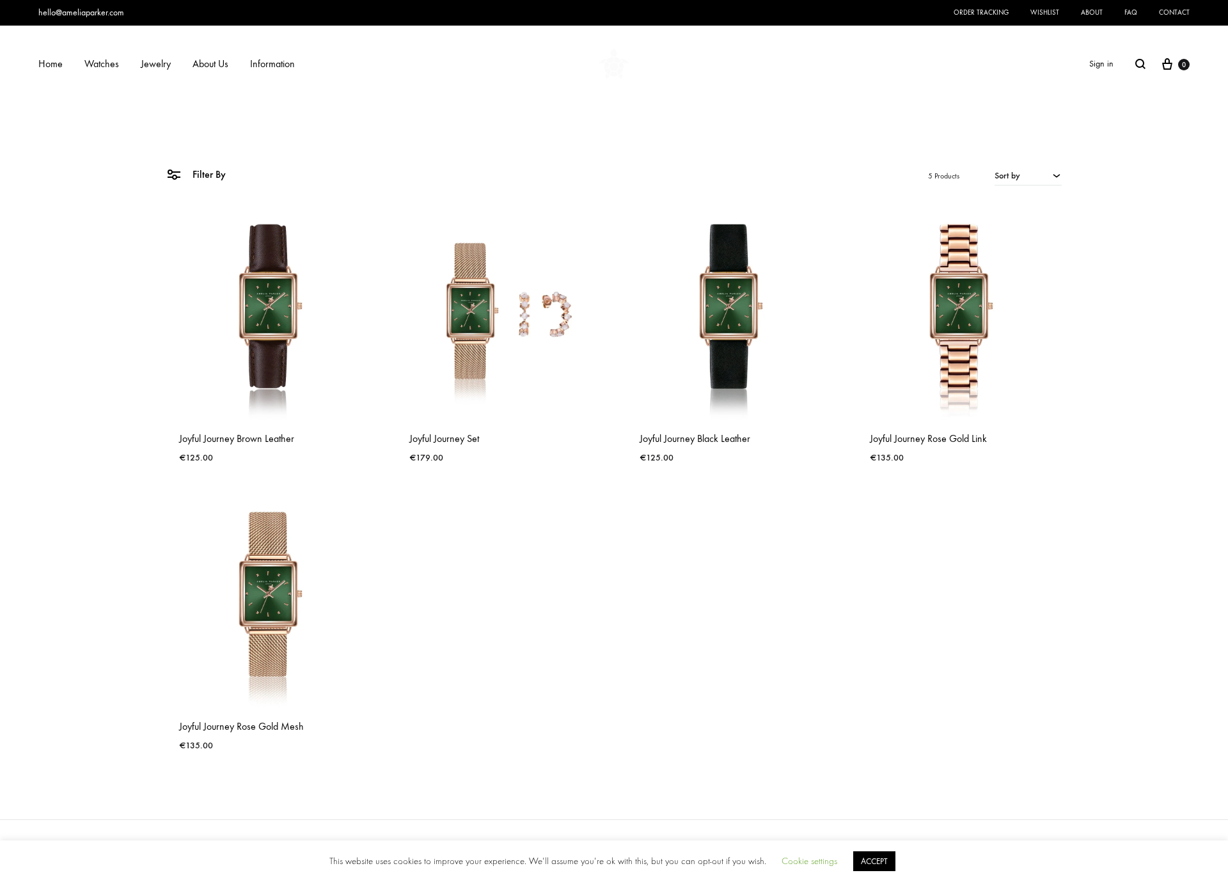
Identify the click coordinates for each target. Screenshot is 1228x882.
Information (272, 64)
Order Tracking (981, 12)
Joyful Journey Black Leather (695, 438)
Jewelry (156, 64)
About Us (210, 64)
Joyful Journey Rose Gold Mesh (241, 726)
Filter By (208, 174)
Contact (1174, 12)
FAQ (1130, 12)
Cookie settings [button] (809, 861)
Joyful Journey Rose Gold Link (928, 438)
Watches (101, 64)
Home (50, 64)
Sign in (1101, 63)
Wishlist (1044, 12)
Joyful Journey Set (444, 438)
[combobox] (1028, 175)
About (1092, 12)
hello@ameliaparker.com (81, 12)
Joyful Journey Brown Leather (236, 438)
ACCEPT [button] (874, 861)
